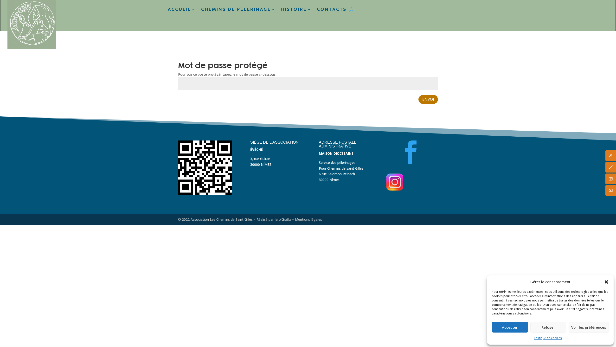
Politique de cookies (548, 338)
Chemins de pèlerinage (236, 9)
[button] (606, 282)
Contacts (331, 9)
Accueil (179, 9)
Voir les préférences (588, 327)
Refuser (548, 327)
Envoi (428, 99)
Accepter (510, 327)
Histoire (294, 9)
